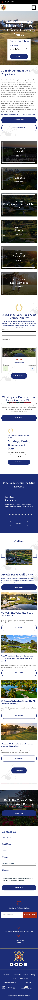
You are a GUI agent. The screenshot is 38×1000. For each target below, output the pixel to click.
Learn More (19, 418)
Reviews (25, 975)
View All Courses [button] (19, 375)
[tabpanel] (19, 502)
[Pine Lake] (3, 7)
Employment (24, 978)
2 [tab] (10, 514)
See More (19, 523)
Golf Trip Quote (19, 127)
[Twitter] (16, 964)
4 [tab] (16, 514)
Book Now (19, 813)
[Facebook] (11, 964)
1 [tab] (6, 514)
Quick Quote (16, 975)
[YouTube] (21, 964)
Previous (4, 449)
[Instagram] (25, 964)
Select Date (14, 45)
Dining (33, 975)
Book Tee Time (19, 120)
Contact (14, 978)
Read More (19, 627)
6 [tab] (22, 514)
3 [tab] (13, 514)
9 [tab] (31, 514)
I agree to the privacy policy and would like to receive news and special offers (18, 879)
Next (34, 449)
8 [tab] (28, 514)
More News (19, 587)
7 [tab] (25, 514)
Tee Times (6, 975)
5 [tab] (19, 514)
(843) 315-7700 (9, 2)
